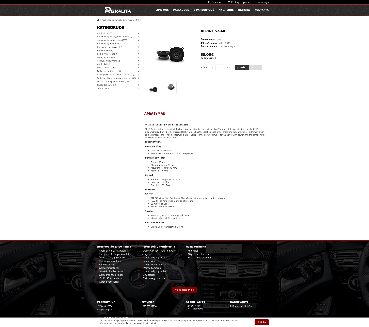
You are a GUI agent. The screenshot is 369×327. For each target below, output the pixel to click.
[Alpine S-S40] (153, 89)
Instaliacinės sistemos (199, 257)
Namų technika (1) (106, 57)
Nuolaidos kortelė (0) (107, 85)
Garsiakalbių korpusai (111, 271)
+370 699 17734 (149, 306)
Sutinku (262, 322)
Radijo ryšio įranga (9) (107, 53)
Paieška (216, 2)
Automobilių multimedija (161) (111, 43)
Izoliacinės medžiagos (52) (109, 47)
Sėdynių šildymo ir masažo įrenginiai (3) (116, 78)
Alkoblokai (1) (103, 64)
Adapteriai (149, 274)
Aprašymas (154, 114)
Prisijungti (263, 2)
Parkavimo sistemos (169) (109, 71)
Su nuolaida (103, 88)
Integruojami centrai (154, 264)
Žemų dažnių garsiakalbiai (113, 257)
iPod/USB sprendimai (110, 278)
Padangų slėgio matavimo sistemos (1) (115, 74)
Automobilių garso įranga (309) (112, 40)
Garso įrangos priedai (111, 274)
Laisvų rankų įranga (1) (108, 67)
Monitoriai (149, 261)
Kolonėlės (193, 250)
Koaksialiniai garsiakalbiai (114, 20)
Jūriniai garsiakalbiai (110, 261)
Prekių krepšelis (240, 2)
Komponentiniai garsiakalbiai (115, 254)
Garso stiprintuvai (109, 268)
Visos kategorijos (184, 289)
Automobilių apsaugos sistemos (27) (114, 36)
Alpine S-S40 (135, 20)
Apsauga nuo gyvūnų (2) (108, 60)
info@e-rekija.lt (104, 309)
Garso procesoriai (109, 281)
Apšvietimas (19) (105, 50)
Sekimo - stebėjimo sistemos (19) (113, 81)
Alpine (219, 39)
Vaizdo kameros (152, 268)
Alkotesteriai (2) (104, 33)
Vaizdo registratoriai (154, 278)
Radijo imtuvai (106, 264)
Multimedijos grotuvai (155, 257)
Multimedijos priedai (154, 271)
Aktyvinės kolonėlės (198, 254)
